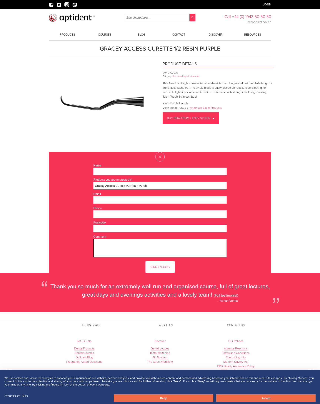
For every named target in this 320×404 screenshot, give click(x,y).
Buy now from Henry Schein (189, 118)
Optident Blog (84, 357)
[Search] (192, 17)
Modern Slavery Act (235, 362)
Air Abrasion (160, 357)
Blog (141, 34)
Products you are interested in (112, 179)
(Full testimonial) (226, 295)
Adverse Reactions (236, 348)
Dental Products (84, 348)
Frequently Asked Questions (84, 362)
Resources (252, 34)
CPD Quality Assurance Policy (235, 366)
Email (97, 194)
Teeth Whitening (160, 353)
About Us (166, 325)
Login (267, 4)
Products (67, 34)
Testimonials (90, 325)
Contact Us (236, 325)
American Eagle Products (206, 108)
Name (97, 165)
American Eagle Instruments (186, 76)
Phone (97, 208)
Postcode (99, 222)
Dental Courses (84, 353)
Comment (99, 236)
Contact (178, 34)
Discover (216, 34)
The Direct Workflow (160, 362)
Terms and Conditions (235, 353)
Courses (104, 34)
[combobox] (160, 17)
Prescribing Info (236, 357)
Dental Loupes (160, 348)
